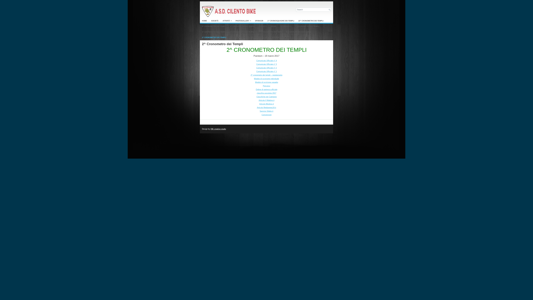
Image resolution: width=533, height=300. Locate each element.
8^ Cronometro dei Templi (242, 26)
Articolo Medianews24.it (266, 108)
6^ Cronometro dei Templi (214, 32)
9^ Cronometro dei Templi (214, 26)
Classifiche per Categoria (267, 97)
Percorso (266, 86)
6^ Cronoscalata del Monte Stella (247, 37)
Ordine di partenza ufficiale (266, 89)
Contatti (263, 26)
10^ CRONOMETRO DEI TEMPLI (310, 21)
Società (214, 21)
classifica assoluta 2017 (266, 93)
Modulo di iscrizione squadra (266, 82)
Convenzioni (266, 115)
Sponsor (259, 21)
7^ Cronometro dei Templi (307, 26)
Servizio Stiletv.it (266, 111)
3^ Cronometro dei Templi (299, 32)
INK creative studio (218, 129)
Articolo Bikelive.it (266, 104)
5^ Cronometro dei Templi (242, 32)
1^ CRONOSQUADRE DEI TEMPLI (280, 21)
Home (204, 21)
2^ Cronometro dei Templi (214, 37)
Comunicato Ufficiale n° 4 (266, 61)
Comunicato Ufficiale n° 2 (266, 68)
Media (273, 26)
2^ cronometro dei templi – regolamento (266, 75)
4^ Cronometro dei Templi (271, 32)
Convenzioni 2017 (276, 37)
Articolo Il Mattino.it (266, 100)
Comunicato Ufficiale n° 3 (266, 64)
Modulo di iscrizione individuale (266, 79)
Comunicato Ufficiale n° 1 (266, 71)
